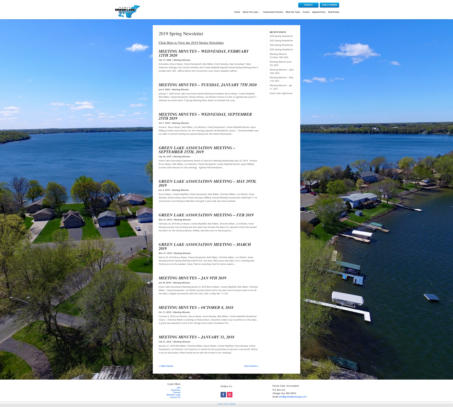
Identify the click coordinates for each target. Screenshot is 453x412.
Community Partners (273, 12)
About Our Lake (250, 12)
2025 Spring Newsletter (281, 40)
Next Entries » (251, 366)
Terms (226, 404)
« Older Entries (166, 366)
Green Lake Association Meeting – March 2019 (205, 246)
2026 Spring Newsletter (281, 36)
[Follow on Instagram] (229, 394)
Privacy (220, 404)
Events (306, 12)
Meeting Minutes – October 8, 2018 (196, 307)
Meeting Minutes (182, 60)
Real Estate (333, 12)
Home (237, 12)
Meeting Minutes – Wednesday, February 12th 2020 (204, 53)
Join (178, 387)
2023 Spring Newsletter (281, 49)
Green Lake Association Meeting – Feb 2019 (206, 215)
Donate (176, 392)
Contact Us (175, 397)
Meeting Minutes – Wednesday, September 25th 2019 (205, 116)
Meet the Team (293, 12)
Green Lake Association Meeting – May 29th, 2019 (208, 183)
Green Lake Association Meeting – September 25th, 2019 (197, 149)
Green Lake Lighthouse (281, 93)
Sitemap (232, 404)
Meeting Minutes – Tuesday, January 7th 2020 (208, 84)
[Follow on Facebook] (223, 394)
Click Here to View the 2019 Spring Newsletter (191, 42)
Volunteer (175, 390)
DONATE (308, 5)
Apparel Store (318, 12)
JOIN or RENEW (329, 5)
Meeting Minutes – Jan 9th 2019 (192, 278)
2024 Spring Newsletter (281, 45)
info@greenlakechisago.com (293, 396)
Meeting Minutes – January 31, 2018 (196, 337)
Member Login (173, 394)
